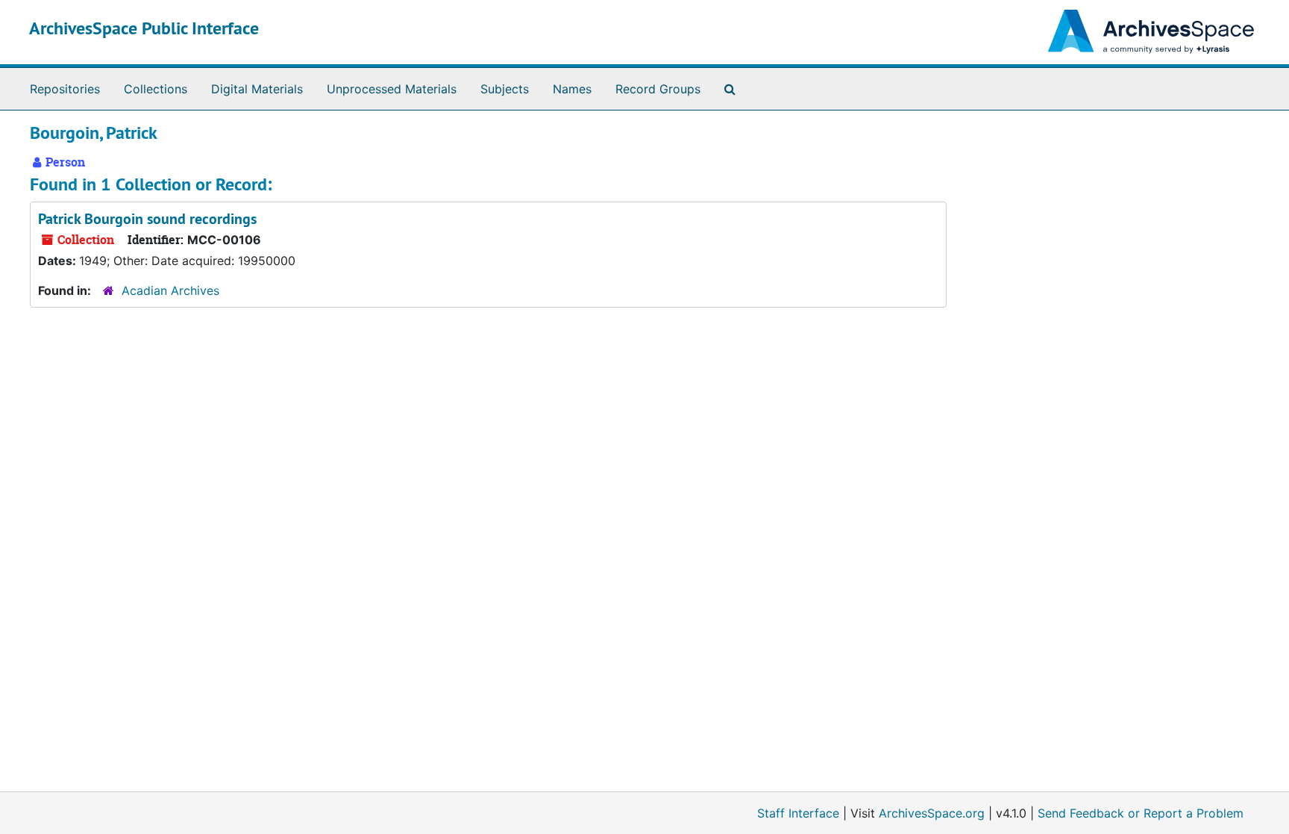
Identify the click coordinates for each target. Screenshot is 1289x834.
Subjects (504, 88)
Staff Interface (798, 813)
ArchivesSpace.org (932, 813)
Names (572, 88)
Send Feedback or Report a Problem (1140, 813)
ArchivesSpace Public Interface (144, 28)
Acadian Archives (170, 290)
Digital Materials (257, 88)
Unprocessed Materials (392, 88)
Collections (155, 88)
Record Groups (657, 88)
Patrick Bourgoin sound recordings (147, 218)
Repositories (65, 88)
